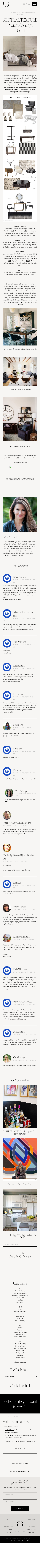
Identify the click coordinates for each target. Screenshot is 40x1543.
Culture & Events (20, 1348)
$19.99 (11, 235)
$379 (9, 261)
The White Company (25, 478)
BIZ (20, 1289)
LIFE (20, 1341)
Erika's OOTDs (20, 1334)
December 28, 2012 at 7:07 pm (15, 825)
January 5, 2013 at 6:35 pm (24, 972)
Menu (34, 4)
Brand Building (20, 1291)
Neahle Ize (17, 906)
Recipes (20, 1355)
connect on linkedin (20, 1463)
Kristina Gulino (19, 936)
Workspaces (20, 1302)
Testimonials (31, 1529)
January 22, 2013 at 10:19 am (24, 1034)
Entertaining (20, 1316)
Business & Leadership (20, 1295)
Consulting (8, 1526)
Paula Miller (18, 969)
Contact (31, 1532)
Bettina (16, 724)
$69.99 (11, 272)
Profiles (20, 1300)
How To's (20, 1318)
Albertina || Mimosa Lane (23, 612)
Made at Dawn (20, 1520)
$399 (15, 245)
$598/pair (9, 275)
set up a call (20, 1448)
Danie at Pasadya (20, 1001)
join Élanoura (20, 1456)
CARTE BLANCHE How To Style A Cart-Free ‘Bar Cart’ (20, 1132)
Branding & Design (20, 1293)
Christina (17, 1057)
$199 (9, 233)
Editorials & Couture (20, 1332)
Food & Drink (20, 1350)
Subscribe (20, 1508)
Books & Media (20, 1346)
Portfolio (8, 1529)
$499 (12, 231)
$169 (14, 254)
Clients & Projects (12, 12)
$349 (20, 275)
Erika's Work (20, 1298)
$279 (25, 231)
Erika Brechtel (6, 4)
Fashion (20, 1330)
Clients (8, 1532)
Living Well (20, 1353)
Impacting (31, 1523)
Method (8, 1523)
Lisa (15, 882)
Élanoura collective (16, 1435)
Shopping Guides (20, 1362)
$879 (8, 263)
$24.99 (9, 258)
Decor (24, 12)
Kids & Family (20, 1321)
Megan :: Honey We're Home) (15, 822)
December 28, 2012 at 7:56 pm (15, 861)
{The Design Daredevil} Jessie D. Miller (18, 855)
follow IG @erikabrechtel (20, 1471)
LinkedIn (22, 1441)
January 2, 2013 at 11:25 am (24, 909)
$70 (11, 242)
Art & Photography (20, 1344)
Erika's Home (20, 1314)
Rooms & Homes (20, 1311)
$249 (34, 254)
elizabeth (17, 665)
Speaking (31, 1520)
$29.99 (27, 256)
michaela (17, 1031)
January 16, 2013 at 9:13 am (24, 1004)
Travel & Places (20, 1357)
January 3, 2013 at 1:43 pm (24, 939)
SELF (20, 1325)
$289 (8, 247)
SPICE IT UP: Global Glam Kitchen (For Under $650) (20, 1236)
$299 (28, 242)
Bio (8, 1520)
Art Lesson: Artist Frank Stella (20, 1184)
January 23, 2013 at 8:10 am (24, 1060)
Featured (31, 1526)
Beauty (20, 1328)
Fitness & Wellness (20, 1337)
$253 (25, 272)
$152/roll (30, 229)
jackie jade (17, 576)
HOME (20, 1307)
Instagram (30, 1441)
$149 (32, 275)
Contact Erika (9, 1430)
